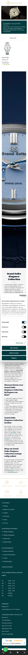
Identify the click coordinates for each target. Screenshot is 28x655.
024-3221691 (9, 625)
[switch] (24, 327)
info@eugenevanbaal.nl (7, 623)
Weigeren (14, 358)
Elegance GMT (5, 59)
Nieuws (5, 519)
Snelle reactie (7, 496)
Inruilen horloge (21, 496)
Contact (5, 558)
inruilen (11, 400)
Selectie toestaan (14, 353)
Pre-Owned (6, 516)
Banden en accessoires (8, 509)
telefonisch (11, 470)
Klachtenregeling (7, 561)
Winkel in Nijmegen (7, 486)
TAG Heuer (13, 432)
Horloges (5, 506)
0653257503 (9, 628)
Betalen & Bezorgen (8, 551)
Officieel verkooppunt (21, 486)
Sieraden (5, 513)
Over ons (5, 523)
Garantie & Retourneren (9, 554)
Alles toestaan (14, 348)
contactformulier (12, 472)
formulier (6, 438)
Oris (10, 434)
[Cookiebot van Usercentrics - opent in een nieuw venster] (19, 296)
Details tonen (19, 343)
